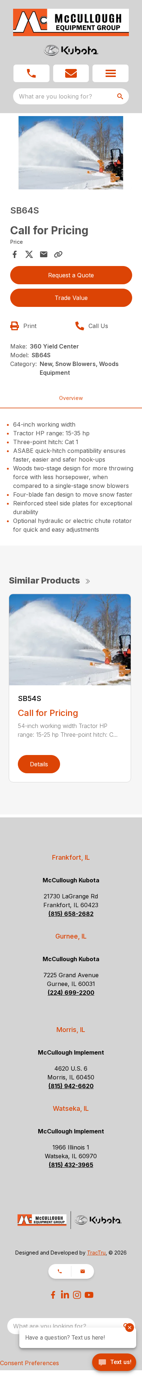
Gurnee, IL (71, 936)
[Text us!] (114, 1363)
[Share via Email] (43, 254)
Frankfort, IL (71, 857)
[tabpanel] (71, 154)
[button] (31, 73)
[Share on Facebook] (14, 254)
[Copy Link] (58, 254)
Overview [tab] (71, 398)
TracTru (96, 1252)
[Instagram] (77, 1294)
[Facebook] (53, 1294)
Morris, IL (70, 1029)
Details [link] (39, 764)
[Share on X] (29, 254)
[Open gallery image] (71, 152)
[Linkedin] (65, 1294)
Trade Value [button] (71, 297)
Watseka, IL (71, 1108)
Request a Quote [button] (71, 275)
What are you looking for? (55, 96)
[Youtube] (89, 1294)
